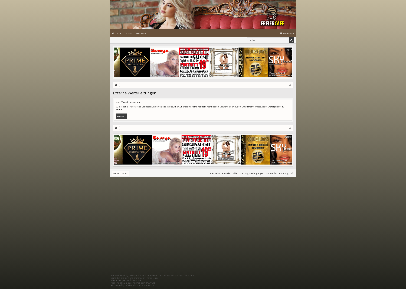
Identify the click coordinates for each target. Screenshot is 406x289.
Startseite (215, 173)
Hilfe (234, 173)
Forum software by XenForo (136, 275)
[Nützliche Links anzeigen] (290, 85)
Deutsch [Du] (119, 173)
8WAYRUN (150, 283)
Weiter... (121, 116)
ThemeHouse (152, 278)
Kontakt (226, 173)
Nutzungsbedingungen (251, 173)
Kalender (141, 33)
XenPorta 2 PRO (118, 283)
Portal (119, 33)
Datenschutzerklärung (277, 173)
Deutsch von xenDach (178, 275)
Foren (129, 33)
